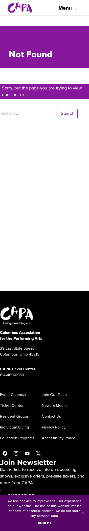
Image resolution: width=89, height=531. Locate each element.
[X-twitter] (38, 453)
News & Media (54, 405)
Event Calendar (13, 394)
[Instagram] (16, 453)
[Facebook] (5, 453)
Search (67, 113)
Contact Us (51, 416)
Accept (44, 523)
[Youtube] (27, 453)
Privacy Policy (54, 427)
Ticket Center (11, 405)
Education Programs (17, 438)
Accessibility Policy (58, 438)
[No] (82, 513)
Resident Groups (14, 416)
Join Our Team (54, 394)
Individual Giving (14, 427)
